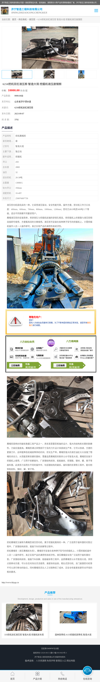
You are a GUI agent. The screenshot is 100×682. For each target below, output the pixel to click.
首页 (14, 19)
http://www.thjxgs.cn (10, 582)
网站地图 (71, 661)
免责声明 (51, 661)
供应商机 (22, 19)
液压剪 (32, 19)
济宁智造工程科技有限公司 (44, 657)
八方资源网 (41, 661)
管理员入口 (61, 661)
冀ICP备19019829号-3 (58, 653)
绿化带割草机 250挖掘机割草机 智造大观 (74, 635)
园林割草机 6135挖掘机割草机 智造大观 (25, 635)
